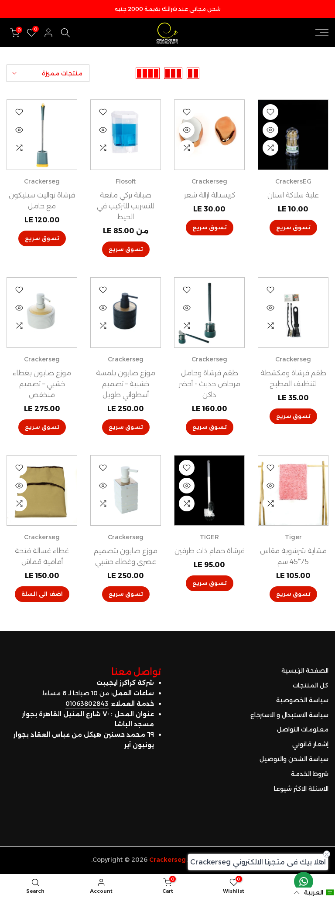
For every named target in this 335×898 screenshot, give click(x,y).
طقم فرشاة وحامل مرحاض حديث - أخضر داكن (209, 384)
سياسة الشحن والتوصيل (294, 759)
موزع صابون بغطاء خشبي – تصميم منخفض (42, 384)
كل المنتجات (310, 685)
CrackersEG (293, 181)
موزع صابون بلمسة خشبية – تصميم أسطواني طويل (125, 384)
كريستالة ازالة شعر (209, 195)
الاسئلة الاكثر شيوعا (301, 789)
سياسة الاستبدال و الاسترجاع (289, 715)
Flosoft (126, 181)
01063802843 (87, 704)
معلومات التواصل (302, 729)
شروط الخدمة (309, 774)
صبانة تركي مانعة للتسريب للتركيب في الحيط (125, 206)
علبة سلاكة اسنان (293, 195)
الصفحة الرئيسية (304, 670)
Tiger (293, 537)
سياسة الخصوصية (302, 700)
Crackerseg (209, 181)
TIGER (209, 537)
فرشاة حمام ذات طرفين (209, 551)
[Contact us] (303, 881)
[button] (314, 893)
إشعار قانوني (310, 744)
